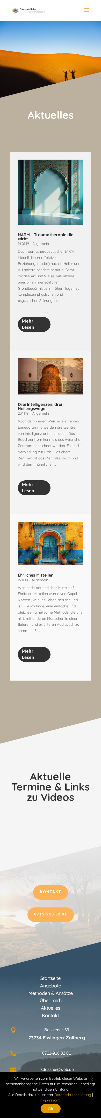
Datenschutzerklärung (72, 1094)
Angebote (50, 986)
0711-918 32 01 (50, 914)
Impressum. (50, 1100)
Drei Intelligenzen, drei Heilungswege (40, 406)
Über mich (51, 1000)
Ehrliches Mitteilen (36, 575)
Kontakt (50, 892)
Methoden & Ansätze (50, 993)
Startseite (50, 978)
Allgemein (40, 243)
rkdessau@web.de (56, 1069)
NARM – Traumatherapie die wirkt (45, 236)
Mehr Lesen (28, 324)
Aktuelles (50, 1008)
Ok (50, 1108)
